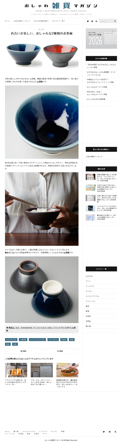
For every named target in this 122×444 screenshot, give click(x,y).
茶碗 (71, 339)
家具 (87, 306)
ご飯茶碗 (23, 339)
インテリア (90, 286)
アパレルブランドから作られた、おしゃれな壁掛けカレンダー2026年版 (107, 208)
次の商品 (60, 351)
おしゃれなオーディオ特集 (97, 87)
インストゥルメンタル (37, 339)
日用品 (88, 321)
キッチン (42, 29)
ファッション (91, 301)
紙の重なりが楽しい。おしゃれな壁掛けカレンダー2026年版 (107, 217)
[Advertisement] (101, 125)
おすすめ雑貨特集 (40, 21)
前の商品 (23, 351)
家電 (87, 311)
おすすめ (89, 276)
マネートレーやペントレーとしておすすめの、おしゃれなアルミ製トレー (41, 382)
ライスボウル (53, 339)
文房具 (88, 316)
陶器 (7, 344)
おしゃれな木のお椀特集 (96, 99)
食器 (15, 344)
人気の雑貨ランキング (22, 21)
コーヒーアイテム (92, 296)
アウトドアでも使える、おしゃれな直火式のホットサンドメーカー (15, 382)
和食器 (64, 339)
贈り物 (88, 326)
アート (88, 281)
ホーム (7, 21)
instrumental (11, 339)
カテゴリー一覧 (58, 21)
